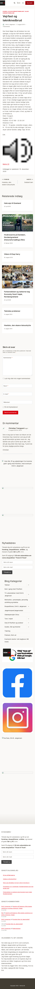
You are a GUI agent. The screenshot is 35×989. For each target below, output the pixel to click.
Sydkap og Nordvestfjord (9, 879)
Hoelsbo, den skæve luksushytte (8, 182)
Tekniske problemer (12, 311)
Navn (5, 386)
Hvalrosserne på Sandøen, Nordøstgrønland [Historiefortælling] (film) (15, 237)
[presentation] (17, 223)
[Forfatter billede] (4, 25)
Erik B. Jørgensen (10, 24)
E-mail (6, 394)
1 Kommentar (6, 26)
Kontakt (30, 3)
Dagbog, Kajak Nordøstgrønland (13, 11)
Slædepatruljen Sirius (12, 614)
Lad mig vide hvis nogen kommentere (17, 378)
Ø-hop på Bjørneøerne (9, 875)
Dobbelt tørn (28, 181)
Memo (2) (6, 164)
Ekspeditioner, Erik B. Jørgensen (15, 606)
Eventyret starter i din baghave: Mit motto (17, 640)
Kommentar (7, 358)
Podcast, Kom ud (10, 635)
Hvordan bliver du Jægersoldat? (21, 919)
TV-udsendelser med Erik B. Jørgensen (14, 594)
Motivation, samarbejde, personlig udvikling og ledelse (16, 601)
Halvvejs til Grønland (12, 203)
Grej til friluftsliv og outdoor (14, 623)
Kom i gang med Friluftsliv (13, 589)
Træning (7, 631)
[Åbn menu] (22, 3)
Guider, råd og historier (12, 627)
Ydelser (7, 585)
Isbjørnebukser (17, 928)
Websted (6, 402)
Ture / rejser (9, 619)
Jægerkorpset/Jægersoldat (14, 610)
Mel (2, 913)
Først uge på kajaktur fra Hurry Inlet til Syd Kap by (16, 882)
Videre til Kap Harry (12, 254)
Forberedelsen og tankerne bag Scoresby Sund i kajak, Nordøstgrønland (17, 294)
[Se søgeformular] (14, 2)
